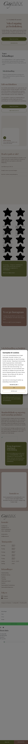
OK (14, 387)
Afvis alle (14, 391)
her (17, 381)
